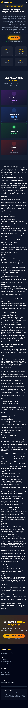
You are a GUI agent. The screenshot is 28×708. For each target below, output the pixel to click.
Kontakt (2, 670)
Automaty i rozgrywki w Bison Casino (10, 166)
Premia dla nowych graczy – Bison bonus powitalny (14, 169)
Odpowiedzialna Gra (5, 672)
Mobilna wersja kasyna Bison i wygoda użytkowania (14, 178)
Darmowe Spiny (4, 663)
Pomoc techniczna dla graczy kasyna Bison (12, 180)
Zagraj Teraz (14, 37)
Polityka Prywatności (5, 674)
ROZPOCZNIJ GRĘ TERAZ (14, 636)
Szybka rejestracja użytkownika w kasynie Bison (13, 171)
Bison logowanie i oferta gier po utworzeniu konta (13, 172)
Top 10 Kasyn (4, 659)
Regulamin (3, 676)
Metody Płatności (4, 664)
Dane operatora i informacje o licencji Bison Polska (13, 167)
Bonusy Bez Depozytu (6, 661)
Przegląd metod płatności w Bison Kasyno (11, 177)
